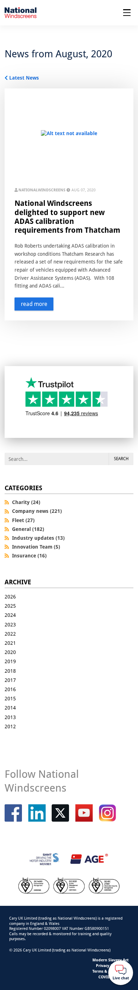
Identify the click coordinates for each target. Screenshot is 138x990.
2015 (10, 698)
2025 (10, 605)
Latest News (24, 77)
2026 (10, 596)
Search (121, 459)
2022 (10, 633)
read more (34, 304)
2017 (10, 680)
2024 (10, 615)
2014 (10, 707)
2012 (10, 726)
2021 (10, 642)
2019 (10, 661)
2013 (10, 717)
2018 (10, 670)
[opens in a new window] (60, 813)
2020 (10, 652)
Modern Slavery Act (110, 959)
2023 (10, 624)
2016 (10, 689)
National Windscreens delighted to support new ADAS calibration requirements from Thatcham (67, 217)
